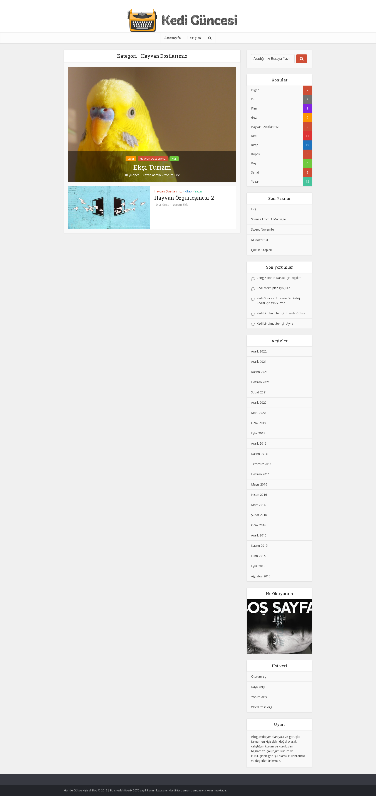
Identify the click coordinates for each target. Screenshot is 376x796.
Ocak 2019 (258, 423)
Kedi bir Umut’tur (268, 313)
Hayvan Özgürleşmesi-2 (184, 197)
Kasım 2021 (259, 372)
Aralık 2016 (259, 443)
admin (156, 175)
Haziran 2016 (260, 474)
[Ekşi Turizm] (152, 123)
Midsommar (259, 240)
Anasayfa (172, 37)
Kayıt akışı (258, 687)
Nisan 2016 (259, 494)
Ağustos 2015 (260, 576)
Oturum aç (258, 676)
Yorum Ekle (172, 175)
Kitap (188, 191)
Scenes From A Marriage (268, 219)
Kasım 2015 (259, 545)
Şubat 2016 (259, 515)
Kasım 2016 (259, 454)
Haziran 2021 (260, 382)
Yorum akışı (259, 697)
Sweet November (263, 229)
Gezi (131, 158)
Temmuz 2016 (261, 464)
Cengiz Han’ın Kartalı (271, 278)
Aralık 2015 (259, 535)
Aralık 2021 (259, 361)
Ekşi (254, 209)
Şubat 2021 (259, 392)
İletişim (194, 37)
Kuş (174, 158)
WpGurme (278, 303)
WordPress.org (261, 707)
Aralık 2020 (259, 402)
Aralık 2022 (259, 351)
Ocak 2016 (258, 525)
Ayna (289, 323)
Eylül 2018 (258, 433)
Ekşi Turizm (152, 167)
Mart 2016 (258, 505)
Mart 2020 (258, 413)
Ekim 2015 (258, 556)
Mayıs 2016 (259, 484)
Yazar (198, 191)
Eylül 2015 (258, 566)
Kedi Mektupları (267, 288)
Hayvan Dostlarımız (153, 158)
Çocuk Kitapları (261, 250)
